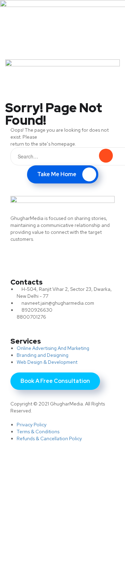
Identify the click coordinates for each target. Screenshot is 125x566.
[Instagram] (97, 258)
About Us (19, 489)
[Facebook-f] (45, 258)
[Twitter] (19, 258)
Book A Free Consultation (47, 542)
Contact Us (23, 528)
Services (18, 502)
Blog (13, 515)
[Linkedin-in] (71, 258)
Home (14, 476)
